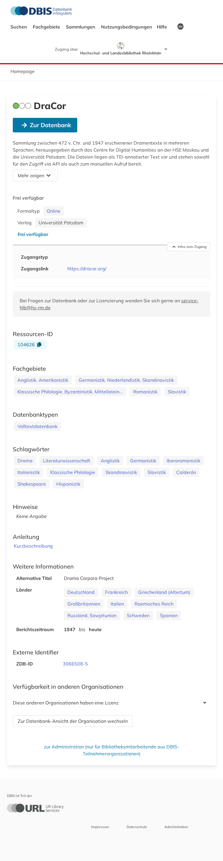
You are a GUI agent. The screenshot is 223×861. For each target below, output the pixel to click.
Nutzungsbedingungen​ (126, 27)
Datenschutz (137, 827)
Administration (176, 827)
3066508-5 (75, 664)
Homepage (22, 71)
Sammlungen (81, 27)
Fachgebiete (47, 27)
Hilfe (162, 27)
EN (180, 26)
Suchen (19, 27)
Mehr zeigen (31, 175)
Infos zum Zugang (192, 246)
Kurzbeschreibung (33, 546)
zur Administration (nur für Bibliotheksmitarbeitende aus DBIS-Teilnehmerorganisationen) (111, 750)
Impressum (100, 827)
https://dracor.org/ (87, 268)
